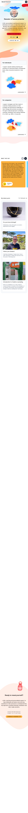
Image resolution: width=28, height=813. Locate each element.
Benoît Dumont (6, 2)
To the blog (21, 198)
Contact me (13, 40)
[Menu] (26, 2)
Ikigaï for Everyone (14, 33)
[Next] (25, 158)
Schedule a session (13, 716)
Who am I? (13, 37)
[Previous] (22, 158)
